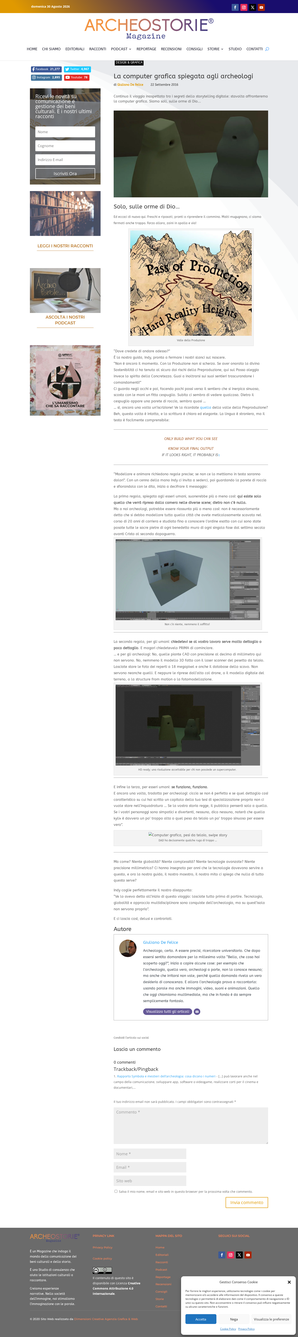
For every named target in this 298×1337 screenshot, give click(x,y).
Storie (160, 1299)
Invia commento (246, 1202)
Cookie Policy (228, 1329)
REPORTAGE (146, 49)
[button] (289, 1282)
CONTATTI (255, 49)
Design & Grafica (129, 62)
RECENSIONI (171, 49)
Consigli (161, 1291)
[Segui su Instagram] (243, 7)
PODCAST (119, 49)
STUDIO (235, 49)
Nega (234, 1319)
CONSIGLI (195, 49)
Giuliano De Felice (130, 85)
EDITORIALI (74, 49)
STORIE (213, 49)
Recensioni (163, 1284)
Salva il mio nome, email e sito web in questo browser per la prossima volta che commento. (186, 1191)
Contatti (161, 1306)
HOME (32, 49)
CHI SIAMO (51, 49)
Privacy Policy (246, 1329)
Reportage (163, 1277)
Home (160, 1247)
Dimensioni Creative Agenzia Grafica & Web (106, 1319)
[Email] (197, 1011)
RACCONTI (97, 49)
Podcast (161, 1269)
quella (205, 407)
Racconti (162, 1262)
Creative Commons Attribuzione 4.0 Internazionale (116, 1288)
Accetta (200, 1319)
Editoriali (162, 1254)
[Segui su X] (252, 7)
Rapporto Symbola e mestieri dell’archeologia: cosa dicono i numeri (166, 1076)
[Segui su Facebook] (235, 7)
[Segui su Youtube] (261, 7)
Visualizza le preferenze (271, 1319)
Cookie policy (102, 1258)
